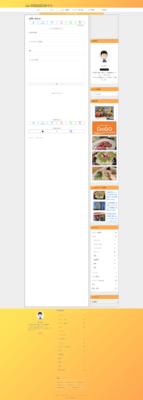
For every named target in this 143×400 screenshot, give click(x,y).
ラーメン (104, 252)
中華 (104, 256)
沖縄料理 (104, 260)
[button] (116, 94)
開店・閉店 (104, 288)
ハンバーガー (104, 248)
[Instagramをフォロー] (71, 131)
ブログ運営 (104, 276)
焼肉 (104, 263)
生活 (104, 284)
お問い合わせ (64, 395)
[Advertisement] (57, 105)
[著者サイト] (42, 131)
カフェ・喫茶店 (104, 232)
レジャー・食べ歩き (104, 280)
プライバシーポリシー (82, 395)
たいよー (40, 322)
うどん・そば (104, 244)
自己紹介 (58, 395)
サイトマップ (72, 395)
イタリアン (104, 240)
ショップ (104, 272)
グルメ (104, 236)
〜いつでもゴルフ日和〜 (71, 13)
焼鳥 (104, 267)
